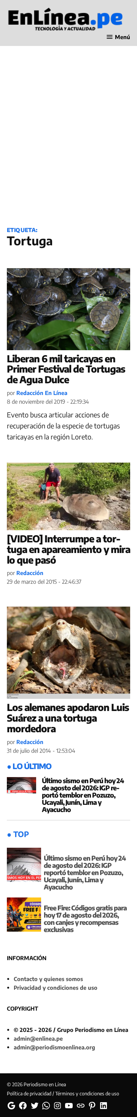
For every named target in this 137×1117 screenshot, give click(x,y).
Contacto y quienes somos (48, 978)
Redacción (29, 572)
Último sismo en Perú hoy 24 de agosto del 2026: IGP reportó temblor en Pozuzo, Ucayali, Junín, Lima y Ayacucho (83, 795)
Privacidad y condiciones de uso (55, 987)
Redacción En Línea (41, 392)
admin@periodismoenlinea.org (54, 1047)
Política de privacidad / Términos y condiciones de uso (63, 1093)
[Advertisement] (68, 144)
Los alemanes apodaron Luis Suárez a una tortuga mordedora (68, 717)
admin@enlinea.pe (38, 1038)
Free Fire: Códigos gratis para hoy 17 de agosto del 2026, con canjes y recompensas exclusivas (85, 919)
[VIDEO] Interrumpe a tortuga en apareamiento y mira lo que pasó (68, 549)
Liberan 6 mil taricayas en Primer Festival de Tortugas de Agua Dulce (66, 368)
